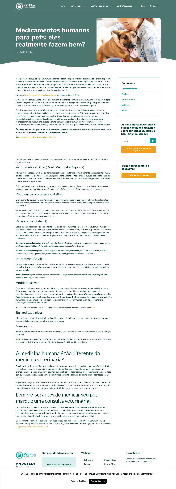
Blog (142, 6)
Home (62, 6)
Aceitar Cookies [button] (98, 481)
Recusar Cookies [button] (78, 481)
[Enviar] (153, 140)
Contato (154, 6)
